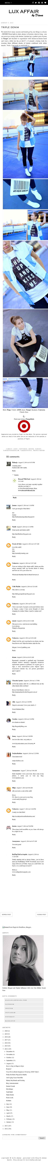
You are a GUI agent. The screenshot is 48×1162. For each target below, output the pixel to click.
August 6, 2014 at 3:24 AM (29, 586)
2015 (6, 1046)
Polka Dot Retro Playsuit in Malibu (16, 1075)
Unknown (15, 563)
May (7, 1110)
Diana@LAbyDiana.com (16, 1000)
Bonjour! (8, 1069)
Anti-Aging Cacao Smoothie (14, 1077)
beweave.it (35, 574)
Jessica (14, 826)
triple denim (39, 450)
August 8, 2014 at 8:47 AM (29, 841)
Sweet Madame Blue (18, 709)
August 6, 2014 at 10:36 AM (27, 638)
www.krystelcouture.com (19, 743)
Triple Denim (10, 1095)
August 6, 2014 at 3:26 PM (25, 736)
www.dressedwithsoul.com (26, 490)
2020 (6, 1031)
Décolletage (9, 1089)
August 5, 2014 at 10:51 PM (26, 462)
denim (31, 449)
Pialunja (14, 462)
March (8, 1116)
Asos (16, 449)
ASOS (19, 410)
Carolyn (14, 719)
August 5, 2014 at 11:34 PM (25, 527)
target (38, 449)
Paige (9, 410)
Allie (13, 702)
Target (5, 38)
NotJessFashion (17, 753)
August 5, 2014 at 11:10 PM (25, 505)
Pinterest (10, 1017)
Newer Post (6, 914)
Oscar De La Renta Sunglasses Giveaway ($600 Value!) (22, 1072)
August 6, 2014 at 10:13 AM (25, 621)
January (8, 1122)
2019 (6, 1034)
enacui (14, 621)
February (9, 1119)
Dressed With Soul (24, 479)
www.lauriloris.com (18, 778)
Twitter (9, 1008)
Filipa (14, 788)
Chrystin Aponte (17, 680)
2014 (6, 1049)
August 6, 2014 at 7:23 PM (31, 753)
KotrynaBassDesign (33, 1160)
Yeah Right (9, 1092)
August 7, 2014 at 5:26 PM (25, 826)
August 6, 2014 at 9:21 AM (27, 604)
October (8, 1057)
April (8, 1113)
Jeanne (14, 505)
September (9, 1060)
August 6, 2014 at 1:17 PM (32, 680)
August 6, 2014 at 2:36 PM (24, 702)
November (9, 1054)
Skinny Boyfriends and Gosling (15, 1080)
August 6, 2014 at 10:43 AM (25, 657)
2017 (6, 1040)
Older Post (41, 914)
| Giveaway (30, 743)
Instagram (10, 1012)
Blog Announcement (12, 1083)
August (8, 1063)
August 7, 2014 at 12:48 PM (27, 809)
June (7, 1107)
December (9, 1051)
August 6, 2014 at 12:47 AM (30, 544)
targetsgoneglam (11, 450)
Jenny (14, 736)
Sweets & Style (17, 544)
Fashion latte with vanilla (19, 468)
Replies (16, 475)
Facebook (9, 1004)
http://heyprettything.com (19, 726)
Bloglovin (10, 1021)
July (7, 1104)
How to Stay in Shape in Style (15, 1066)
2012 (6, 1129)
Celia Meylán (16, 586)
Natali (14, 527)
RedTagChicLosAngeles (19, 854)
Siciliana (8, 1100)
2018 (6, 1037)
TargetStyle (30, 419)
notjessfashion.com (17, 761)
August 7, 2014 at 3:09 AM (29, 770)
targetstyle (26, 450)
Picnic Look (9, 1097)
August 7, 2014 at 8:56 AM (24, 788)
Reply (14, 471)
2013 (6, 1126)
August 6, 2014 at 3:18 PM (26, 719)
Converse (41, 410)
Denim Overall (10, 1086)
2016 (6, 1043)
